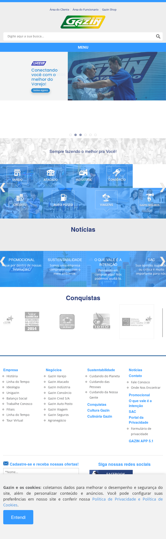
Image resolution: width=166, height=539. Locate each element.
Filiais (10, 409)
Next (163, 187)
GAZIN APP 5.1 (141, 440)
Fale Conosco (140, 382)
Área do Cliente (60, 9)
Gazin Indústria (59, 387)
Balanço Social (16, 398)
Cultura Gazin (98, 410)
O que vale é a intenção (140, 403)
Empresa (10, 369)
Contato (135, 375)
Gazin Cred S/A (59, 398)
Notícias (135, 369)
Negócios (54, 369)
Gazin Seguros (58, 415)
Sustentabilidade (101, 369)
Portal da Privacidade (138, 420)
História (12, 376)
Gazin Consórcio (59, 393)
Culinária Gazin (99, 416)
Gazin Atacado (58, 382)
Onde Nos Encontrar (146, 387)
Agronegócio (57, 420)
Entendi (18, 517)
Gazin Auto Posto (60, 404)
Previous (3, 187)
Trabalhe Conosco (19, 404)
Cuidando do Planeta (104, 376)
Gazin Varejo (57, 376)
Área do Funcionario (86, 9)
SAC (132, 411)
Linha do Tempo (17, 382)
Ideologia (13, 387)
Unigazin (12, 393)
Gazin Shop (109, 9)
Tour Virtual (14, 420)
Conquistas (96, 404)
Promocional (139, 394)
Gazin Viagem (58, 409)
